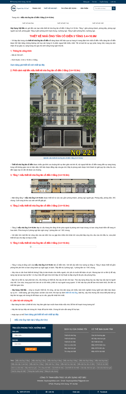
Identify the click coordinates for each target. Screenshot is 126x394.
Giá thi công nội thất (18, 371)
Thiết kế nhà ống (28, 23)
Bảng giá (86, 2)
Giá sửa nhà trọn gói (104, 368)
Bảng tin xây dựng (51, 371)
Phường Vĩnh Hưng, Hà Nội (21, 2)
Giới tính (15, 340)
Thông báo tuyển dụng (35, 371)
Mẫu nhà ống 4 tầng (54, 361)
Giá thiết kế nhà (57, 368)
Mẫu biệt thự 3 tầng (52, 364)
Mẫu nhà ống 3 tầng (39, 361)
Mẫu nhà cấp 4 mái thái (20, 364)
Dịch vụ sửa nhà (17, 368)
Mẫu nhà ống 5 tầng (70, 361)
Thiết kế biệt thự (63, 23)
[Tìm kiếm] (114, 8)
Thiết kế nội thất (98, 23)
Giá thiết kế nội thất (72, 368)
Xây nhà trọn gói (30, 368)
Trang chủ (36, 8)
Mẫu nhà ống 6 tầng (86, 361)
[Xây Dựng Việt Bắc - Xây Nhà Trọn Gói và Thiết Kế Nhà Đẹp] (20, 8)
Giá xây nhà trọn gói (88, 368)
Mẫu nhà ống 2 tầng (22, 361)
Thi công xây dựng (68, 8)
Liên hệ (113, 2)
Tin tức (94, 2)
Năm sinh (15, 331)
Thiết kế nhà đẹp (50, 8)
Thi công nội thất (44, 368)
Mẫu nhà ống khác (101, 361)
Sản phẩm (84, 8)
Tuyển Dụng (104, 2)
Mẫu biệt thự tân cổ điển (86, 364)
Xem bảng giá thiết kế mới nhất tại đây (27, 65)
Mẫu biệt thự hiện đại (68, 364)
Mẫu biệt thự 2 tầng (36, 364)
